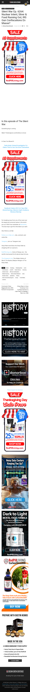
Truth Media (22, 277)
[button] (2, 2)
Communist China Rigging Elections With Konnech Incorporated (7, 288)
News (7, 6)
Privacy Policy (5, 684)
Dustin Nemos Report (14, 6)
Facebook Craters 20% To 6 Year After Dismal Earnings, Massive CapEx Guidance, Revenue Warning (16, 210)
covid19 (11, 269)
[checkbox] (25, 4)
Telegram (4, 241)
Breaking (12, 267)
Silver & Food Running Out (8, 277)
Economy (24, 269)
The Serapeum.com (7, 258)
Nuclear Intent (5, 275)
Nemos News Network (8, 26)
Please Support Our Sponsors (15, 390)
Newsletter (23, 224)
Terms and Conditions (14, 684)
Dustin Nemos (18, 269)
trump (16, 277)
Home (3, 6)
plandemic (12, 275)
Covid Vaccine (5, 269)
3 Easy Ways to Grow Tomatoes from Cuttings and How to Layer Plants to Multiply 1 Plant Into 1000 (21, 290)
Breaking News (19, 267)
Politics (17, 275)
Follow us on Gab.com (8, 235)
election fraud (5, 271)
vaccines (4, 279)
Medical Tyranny (5, 273)
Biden (7, 267)
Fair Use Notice (23, 684)
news (23, 273)
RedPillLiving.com (7, 252)
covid (25, 267)
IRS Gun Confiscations (14, 271)
